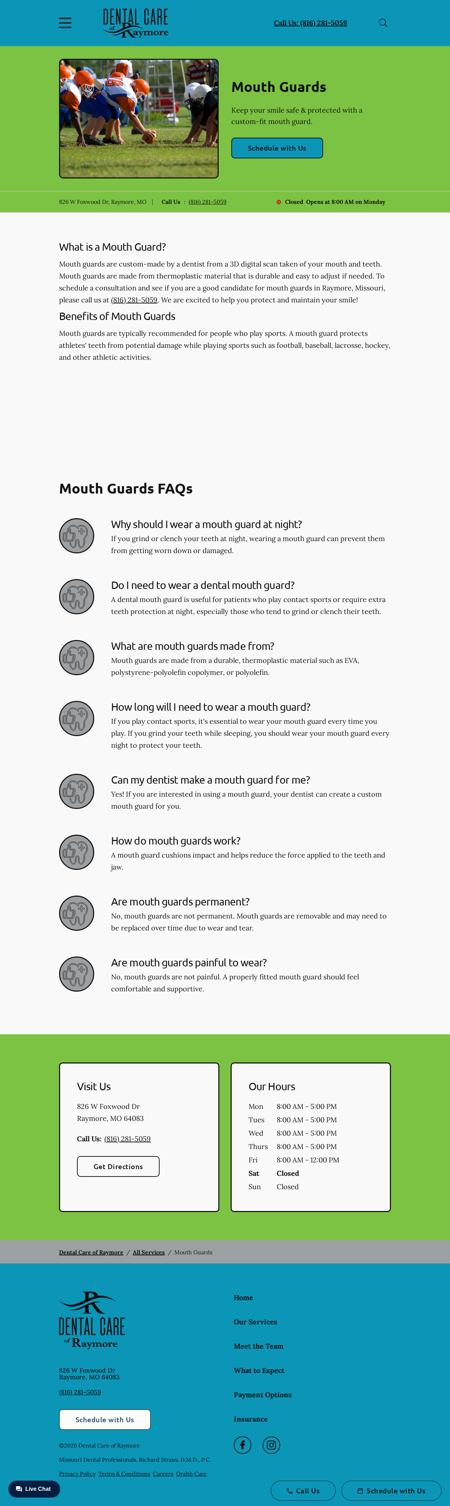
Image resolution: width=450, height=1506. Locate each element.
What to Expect (259, 1370)
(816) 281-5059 (207, 201)
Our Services (255, 1321)
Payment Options (263, 1394)
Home (243, 1297)
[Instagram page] (271, 1445)
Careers (163, 1473)
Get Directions (118, 1166)
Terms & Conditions (124, 1473)
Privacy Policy (77, 1473)
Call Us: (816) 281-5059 (310, 22)
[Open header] (67, 23)
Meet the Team (258, 1346)
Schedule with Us (277, 147)
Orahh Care (191, 1473)
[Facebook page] (242, 1445)
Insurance (251, 1418)
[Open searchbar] (383, 23)
